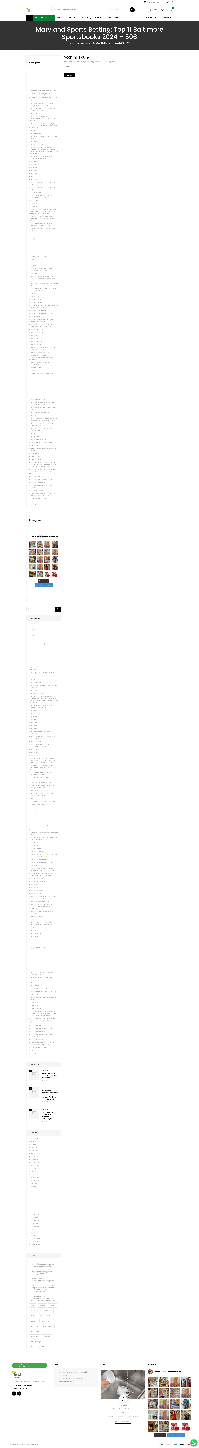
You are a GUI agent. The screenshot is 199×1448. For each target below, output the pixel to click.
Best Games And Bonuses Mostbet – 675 (43, 242)
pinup (48, 1331)
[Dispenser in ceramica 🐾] (55, 567)
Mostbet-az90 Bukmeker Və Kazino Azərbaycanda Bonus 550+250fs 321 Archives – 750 (41, 358)
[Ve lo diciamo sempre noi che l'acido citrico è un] (32, 544)
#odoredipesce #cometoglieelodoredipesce (42, 1280)
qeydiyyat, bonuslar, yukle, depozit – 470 (43, 442)
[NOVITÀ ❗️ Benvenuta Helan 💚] (47, 574)
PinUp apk (33, 433)
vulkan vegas (36, 1342)
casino (33, 259)
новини (33, 505)
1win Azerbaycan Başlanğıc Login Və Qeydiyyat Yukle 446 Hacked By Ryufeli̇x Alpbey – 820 (42, 118)
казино (33, 502)
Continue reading (122, 1422)
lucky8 (33, 1321)
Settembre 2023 (35, 1169)
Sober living (34, 445)
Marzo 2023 (34, 1187)
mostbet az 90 (35, 296)
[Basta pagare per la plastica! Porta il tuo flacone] (40, 559)
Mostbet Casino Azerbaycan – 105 (41, 313)
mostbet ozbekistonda (38, 332)
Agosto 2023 (35, 1172)
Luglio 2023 (34, 1175)
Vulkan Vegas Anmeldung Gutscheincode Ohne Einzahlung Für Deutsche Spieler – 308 (43, 471)
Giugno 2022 (35, 1211)
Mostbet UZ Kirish (36, 341)
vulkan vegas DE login (38, 476)
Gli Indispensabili (65, 1375)
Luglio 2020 (34, 1241)
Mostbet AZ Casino (36, 299)
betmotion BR (36, 1316)
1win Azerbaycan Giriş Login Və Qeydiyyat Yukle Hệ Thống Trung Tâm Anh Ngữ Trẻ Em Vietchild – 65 (43, 125)
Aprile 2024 (34, 1147)
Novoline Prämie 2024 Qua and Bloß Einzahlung (49, 1075)
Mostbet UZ (34, 338)
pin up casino (35, 391)
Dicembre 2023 (35, 1159)
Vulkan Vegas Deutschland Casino (41, 479)
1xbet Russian (35, 207)
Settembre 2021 (35, 1226)
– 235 (32, 75)
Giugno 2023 (35, 1178)
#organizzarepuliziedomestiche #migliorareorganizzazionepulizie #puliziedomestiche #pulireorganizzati (43, 1288)
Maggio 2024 (35, 1144)
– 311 (32, 78)
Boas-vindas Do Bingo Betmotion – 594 (43, 253)
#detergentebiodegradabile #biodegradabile (42, 1273)
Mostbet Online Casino (38, 329)
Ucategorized (35, 453)
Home (71, 43)
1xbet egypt (34, 176)
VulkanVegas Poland (37, 491)
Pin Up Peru (34, 415)
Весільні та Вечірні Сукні (38, 499)
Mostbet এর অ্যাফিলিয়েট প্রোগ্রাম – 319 (40, 353)
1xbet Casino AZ (35, 173)
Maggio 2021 (35, 1235)
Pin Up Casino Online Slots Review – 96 (43, 412)
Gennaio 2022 (35, 1217)
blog (32, 250)
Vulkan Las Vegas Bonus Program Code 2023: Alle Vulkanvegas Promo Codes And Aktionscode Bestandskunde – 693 (42, 464)
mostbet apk (34, 293)
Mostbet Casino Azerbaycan (39, 310)
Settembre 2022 (35, 1205)
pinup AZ (34, 1336)
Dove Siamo (168, 18)
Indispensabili (35, 273)
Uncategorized (35, 456)
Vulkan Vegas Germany (38, 482)
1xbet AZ (34, 1311)
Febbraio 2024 (35, 1153)
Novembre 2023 (35, 1162)
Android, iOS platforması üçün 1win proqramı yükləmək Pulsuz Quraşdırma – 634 (43, 219)
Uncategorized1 (36, 459)
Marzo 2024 (34, 1150)
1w (31, 100)
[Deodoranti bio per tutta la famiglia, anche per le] (47, 552)
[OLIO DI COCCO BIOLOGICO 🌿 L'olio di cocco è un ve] (32, 559)
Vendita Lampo (153, 18)
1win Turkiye (34, 161)
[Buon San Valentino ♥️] (55, 544)
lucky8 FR (45, 1321)
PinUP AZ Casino (35, 436)
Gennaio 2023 (35, 1193)
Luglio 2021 (34, 1232)
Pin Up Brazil (34, 388)
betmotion (47, 1311)
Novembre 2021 (35, 1223)
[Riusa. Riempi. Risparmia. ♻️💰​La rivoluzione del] (47, 544)
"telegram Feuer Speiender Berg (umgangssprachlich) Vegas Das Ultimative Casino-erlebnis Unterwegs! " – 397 (43, 95)
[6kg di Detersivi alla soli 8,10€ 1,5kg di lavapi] (32, 567)
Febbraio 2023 (35, 1190)
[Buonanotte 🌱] (32, 574)
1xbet (52, 1305)
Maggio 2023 (35, 1181)
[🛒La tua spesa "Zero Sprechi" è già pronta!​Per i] (40, 544)
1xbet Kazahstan (36, 193)
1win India (34, 141)
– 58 (32, 84)
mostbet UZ (35, 1331)
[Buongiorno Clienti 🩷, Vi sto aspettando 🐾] (47, 567)
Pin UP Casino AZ (36, 394)
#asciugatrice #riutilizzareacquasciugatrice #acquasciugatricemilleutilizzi (42, 1265)
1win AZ (42, 1305)
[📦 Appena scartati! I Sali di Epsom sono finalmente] (47, 559)
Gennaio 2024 (35, 1156)
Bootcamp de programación (40, 256)
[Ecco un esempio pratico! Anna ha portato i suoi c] (55, 559)
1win (32, 1305)
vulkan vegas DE (37, 1347)
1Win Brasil (34, 130)
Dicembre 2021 (35, 1220)
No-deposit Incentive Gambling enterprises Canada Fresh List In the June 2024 (50, 1095)
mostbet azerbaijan (37, 302)
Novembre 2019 (35, 1244)
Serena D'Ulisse (117, 1416)
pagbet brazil (35, 379)
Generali (33, 265)
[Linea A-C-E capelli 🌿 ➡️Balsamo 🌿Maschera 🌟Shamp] (32, 552)
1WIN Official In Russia (37, 144)
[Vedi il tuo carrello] (171, 9)
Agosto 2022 (35, 1208)
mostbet (34, 1326)
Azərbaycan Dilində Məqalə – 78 (41, 234)
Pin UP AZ (33, 382)
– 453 (32, 81)
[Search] (58, 609)
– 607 (32, 87)
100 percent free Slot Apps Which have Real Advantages (48, 1115)
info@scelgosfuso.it (154, 2)
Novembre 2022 (35, 1199)
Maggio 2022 (35, 1214)
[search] (132, 9)
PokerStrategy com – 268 (39, 439)
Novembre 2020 (35, 1238)
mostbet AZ (47, 1326)
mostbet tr (34, 335)
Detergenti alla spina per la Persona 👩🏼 (73, 1372)
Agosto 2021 (35, 1229)
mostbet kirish (35, 316)
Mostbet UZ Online (36, 345)
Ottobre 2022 (35, 1202)
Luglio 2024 (34, 1138)
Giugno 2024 (35, 1141)
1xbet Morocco (35, 201)
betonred (51, 1316)
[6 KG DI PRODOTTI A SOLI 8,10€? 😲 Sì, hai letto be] (55, 552)
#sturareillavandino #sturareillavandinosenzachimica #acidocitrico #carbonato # (44, 1298)
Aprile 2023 (34, 1184)
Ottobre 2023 (35, 1166)
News (32, 371)
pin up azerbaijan (36, 385)
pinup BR (46, 1336)
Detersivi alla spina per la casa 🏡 (71, 1378)
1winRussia (34, 167)
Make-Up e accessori (66, 1381)
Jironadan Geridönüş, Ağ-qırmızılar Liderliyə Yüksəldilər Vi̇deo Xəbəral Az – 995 (42, 278)
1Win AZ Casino (35, 113)
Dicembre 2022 (35, 1196)
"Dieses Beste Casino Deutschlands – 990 (43, 90)
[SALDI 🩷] (40, 574)
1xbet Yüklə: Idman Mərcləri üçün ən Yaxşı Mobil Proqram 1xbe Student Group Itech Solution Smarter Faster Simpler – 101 (43, 212)
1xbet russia (34, 204)
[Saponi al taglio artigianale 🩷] (40, 552)
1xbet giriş (34, 179)
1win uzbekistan (35, 164)
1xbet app (33, 170)
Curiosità (34, 262)
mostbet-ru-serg (36, 368)
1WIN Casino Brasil (36, 133)
